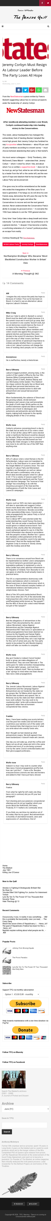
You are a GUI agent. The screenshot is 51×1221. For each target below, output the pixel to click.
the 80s (40, 1150)
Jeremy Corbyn (27, 244)
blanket (27, 1148)
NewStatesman (16, 96)
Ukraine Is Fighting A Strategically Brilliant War (21, 888)
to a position (11, 144)
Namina (26, 1215)
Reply (43, 293)
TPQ (21, 1215)
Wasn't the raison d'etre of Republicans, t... (19, 924)
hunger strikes (29, 1150)
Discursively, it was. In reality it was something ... (22, 917)
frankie (9, 716)
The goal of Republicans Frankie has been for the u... (24, 926)
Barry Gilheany (12, 370)
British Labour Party (11, 244)
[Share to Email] (45, 90)
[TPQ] (25, 20)
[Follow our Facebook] (42, 3)
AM (7, 293)
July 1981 (6, 870)
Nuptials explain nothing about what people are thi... (23, 930)
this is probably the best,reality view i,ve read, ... (22, 919)
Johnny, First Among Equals (23, 948)
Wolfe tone (11, 425)
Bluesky (19, 1052)
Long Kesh (6, 1148)
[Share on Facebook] (19, 90)
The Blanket (7, 868)
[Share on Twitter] (25, 90)
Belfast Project (23, 1164)
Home (4, 866)
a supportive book (27, 167)
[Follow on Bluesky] (48, 3)
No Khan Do (7, 890)
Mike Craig (11, 313)
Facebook (20, 1062)
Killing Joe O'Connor (10, 872)
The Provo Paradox (19, 958)
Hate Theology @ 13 (10, 901)
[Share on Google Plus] (32, 90)
